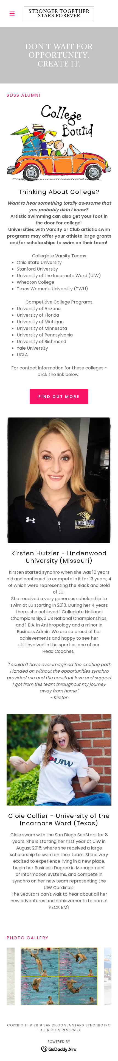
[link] (58, 13)
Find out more (59, 396)
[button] (14, 13)
